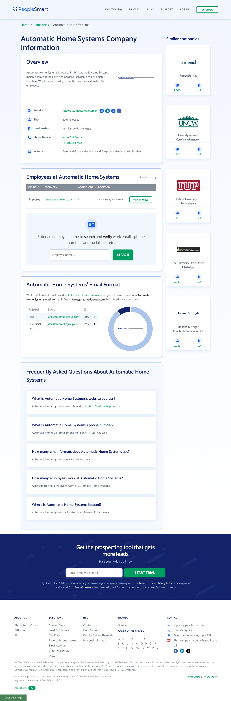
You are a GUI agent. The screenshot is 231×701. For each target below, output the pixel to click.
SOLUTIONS (111, 10)
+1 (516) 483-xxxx (72, 143)
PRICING (134, 10)
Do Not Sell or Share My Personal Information (98, 638)
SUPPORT (167, 10)
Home (25, 25)
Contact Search (58, 625)
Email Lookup (57, 645)
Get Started (207, 10)
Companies (41, 25)
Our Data (54, 635)
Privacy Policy (165, 583)
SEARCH (123, 254)
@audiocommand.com (58, 199)
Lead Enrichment (59, 630)
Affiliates (19, 630)
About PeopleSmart (26, 625)
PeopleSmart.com (84, 587)
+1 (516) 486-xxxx (72, 137)
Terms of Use (146, 583)
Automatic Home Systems (83, 295)
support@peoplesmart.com (190, 625)
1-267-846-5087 (183, 630)
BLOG (150, 10)
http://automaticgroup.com (78, 111)
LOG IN (184, 10)
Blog (17, 635)
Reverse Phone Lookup (63, 640)
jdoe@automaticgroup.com (63, 324)
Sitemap (122, 625)
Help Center (90, 630)
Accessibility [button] (20, 688)
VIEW (141, 200)
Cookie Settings (13, 697)
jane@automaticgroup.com (63, 316)
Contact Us (90, 625)
